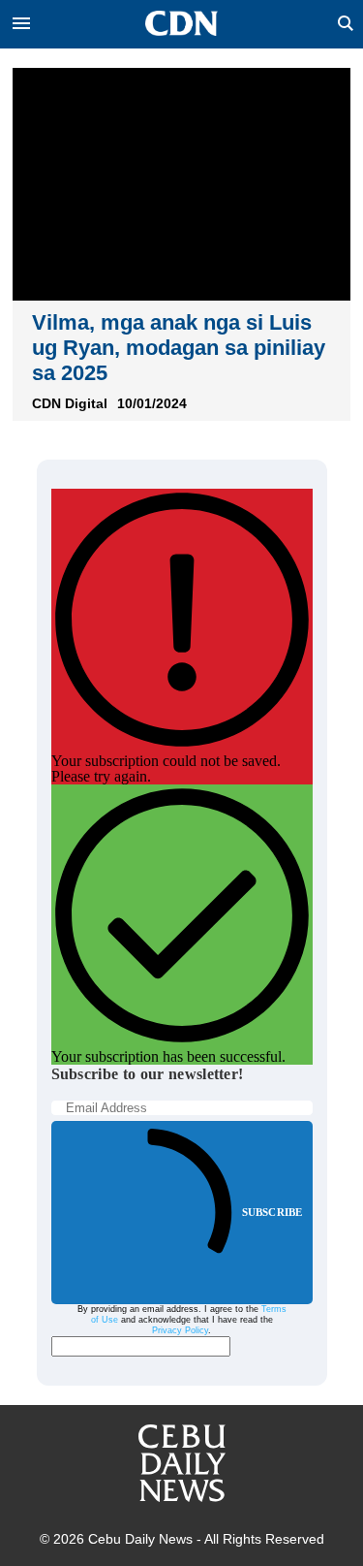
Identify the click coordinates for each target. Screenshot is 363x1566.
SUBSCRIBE (272, 1212)
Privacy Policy (180, 1330)
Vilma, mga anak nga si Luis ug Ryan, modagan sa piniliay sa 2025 (178, 347)
